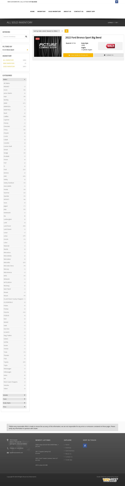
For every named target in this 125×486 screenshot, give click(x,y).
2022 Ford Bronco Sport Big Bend (83, 37)
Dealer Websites (102, 477)
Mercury (14, 269)
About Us (67, 11)
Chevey (14, 123)
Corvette (14, 143)
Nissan (14, 296)
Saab (14, 325)
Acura (14, 90)
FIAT (14, 163)
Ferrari (14, 159)
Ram (14, 319)
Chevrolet (14, 126)
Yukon (14, 388)
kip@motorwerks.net (16, 452)
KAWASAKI (14, 213)
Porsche (14, 312)
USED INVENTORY (14, 66)
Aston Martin (14, 93)
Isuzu (14, 203)
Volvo (14, 375)
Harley (14, 179)
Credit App (90, 11)
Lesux (14, 232)
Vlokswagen (14, 369)
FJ (14, 166)
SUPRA (14, 342)
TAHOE (14, 349)
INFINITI (14, 199)
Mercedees (14, 259)
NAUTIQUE (14, 289)
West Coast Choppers (14, 382)
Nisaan (14, 292)
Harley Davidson (14, 183)
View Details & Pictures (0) (79, 55)
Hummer (14, 193)
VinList (116, 477)
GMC (14, 176)
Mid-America (14, 272)
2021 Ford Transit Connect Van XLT (46, 458)
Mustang (14, 286)
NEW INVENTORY (14, 63)
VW (14, 379)
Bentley (14, 100)
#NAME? (14, 86)
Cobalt (14, 140)
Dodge (14, 153)
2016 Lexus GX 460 (41, 465)
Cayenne (14, 120)
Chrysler (14, 133)
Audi (14, 96)
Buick (14, 113)
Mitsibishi (14, 279)
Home (32, 11)
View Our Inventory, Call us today (22, 2)
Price (4, 407)
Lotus (14, 242)
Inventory (41, 11)
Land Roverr (14, 229)
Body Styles (7, 403)
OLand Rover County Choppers (14, 299)
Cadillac (14, 116)
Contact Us (78, 11)
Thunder (14, 355)
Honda (14, 189)
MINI (14, 276)
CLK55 (14, 136)
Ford (14, 169)
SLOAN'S (14, 332)
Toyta (14, 365)
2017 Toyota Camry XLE (43, 451)
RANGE (14, 322)
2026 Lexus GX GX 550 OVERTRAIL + (47, 445)
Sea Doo (14, 329)
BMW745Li (14, 110)
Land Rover (14, 226)
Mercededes (14, 256)
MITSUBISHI (14, 282)
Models (5, 395)
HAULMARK (14, 186)
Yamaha (14, 385)
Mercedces (14, 252)
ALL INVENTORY (14, 60)
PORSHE (14, 315)
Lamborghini (14, 219)
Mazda (14, 249)
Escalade (14, 156)
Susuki (14, 345)
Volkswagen (14, 372)
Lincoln (14, 239)
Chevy (14, 130)
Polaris (14, 305)
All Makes (7, 83)
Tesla (14, 352)
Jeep (14, 209)
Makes (5, 79)
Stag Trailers (14, 335)
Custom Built (14, 146)
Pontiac (14, 309)
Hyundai (14, 196)
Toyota (14, 362)
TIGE (14, 359)
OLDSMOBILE (14, 302)
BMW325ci (14, 106)
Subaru (14, 339)
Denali (14, 150)
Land (14, 223)
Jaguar (14, 206)
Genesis (14, 173)
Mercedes (14, 262)
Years (5, 399)
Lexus (14, 236)
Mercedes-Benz (14, 266)
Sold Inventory (54, 11)
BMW (14, 103)
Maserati (14, 246)
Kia (14, 216)
